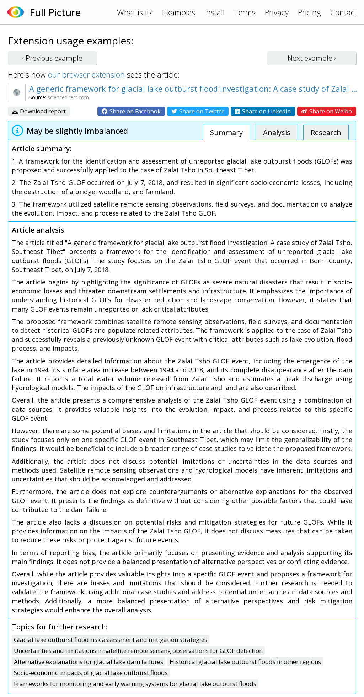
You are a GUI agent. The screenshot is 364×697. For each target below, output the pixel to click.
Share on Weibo (330, 111)
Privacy (277, 12)
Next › (312, 58)
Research (326, 132)
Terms (245, 12)
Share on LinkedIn (266, 111)
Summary (226, 132)
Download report (42, 111)
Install (214, 12)
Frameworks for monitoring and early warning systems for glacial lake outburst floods (135, 684)
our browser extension (86, 74)
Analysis (276, 132)
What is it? (135, 12)
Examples (178, 12)
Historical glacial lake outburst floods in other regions (245, 662)
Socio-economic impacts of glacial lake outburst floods (91, 673)
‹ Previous (52, 58)
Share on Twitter (201, 111)
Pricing (309, 12)
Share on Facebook (134, 111)
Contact (343, 12)
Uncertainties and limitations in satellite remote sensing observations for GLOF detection (138, 651)
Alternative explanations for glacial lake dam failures (88, 662)
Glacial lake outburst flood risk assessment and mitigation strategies (110, 639)
